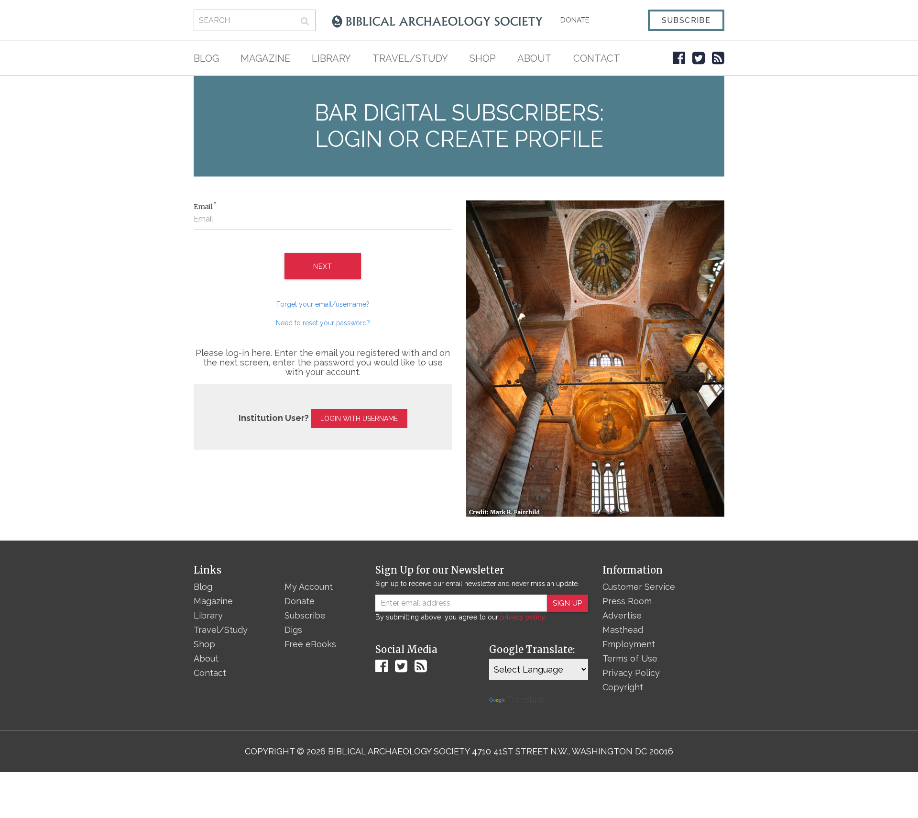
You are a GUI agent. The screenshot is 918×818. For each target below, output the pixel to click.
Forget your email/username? (323, 304)
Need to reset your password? (323, 323)
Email (205, 206)
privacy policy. (523, 617)
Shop (483, 58)
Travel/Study (410, 58)
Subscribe (686, 20)
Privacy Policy (631, 673)
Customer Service (638, 587)
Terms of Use (629, 658)
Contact (596, 58)
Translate (526, 700)
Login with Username (359, 418)
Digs (293, 630)
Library (331, 58)
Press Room (627, 601)
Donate (575, 20)
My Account (308, 587)
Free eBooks (310, 644)
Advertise (622, 615)
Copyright (622, 687)
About (534, 58)
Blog (206, 58)
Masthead (622, 630)
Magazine (265, 58)
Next (322, 266)
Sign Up (567, 603)
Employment (628, 644)
